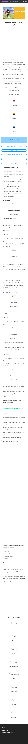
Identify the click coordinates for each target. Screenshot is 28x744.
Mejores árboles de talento (14, 154)
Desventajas (14, 163)
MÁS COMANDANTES (14, 617)
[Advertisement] (14, 43)
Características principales (14, 146)
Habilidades (14, 150)
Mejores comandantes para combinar (14, 159)
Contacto (4, 727)
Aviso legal (5, 730)
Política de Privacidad (7, 732)
